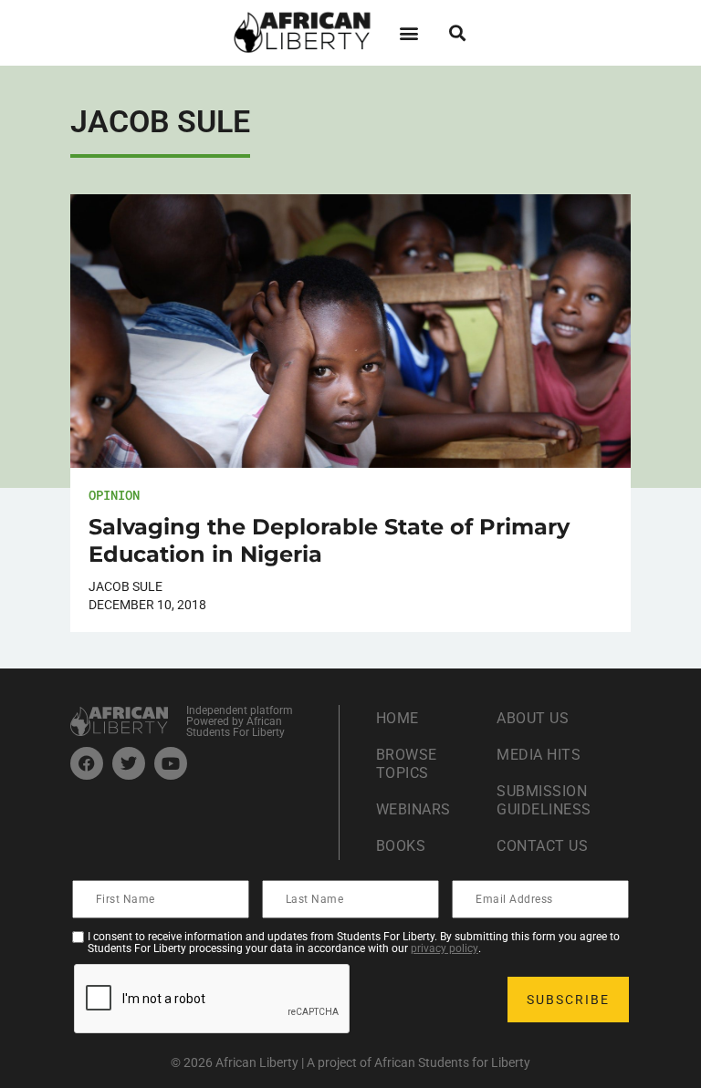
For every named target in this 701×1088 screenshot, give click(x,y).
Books (401, 846)
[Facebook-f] (86, 763)
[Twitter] (128, 763)
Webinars (413, 809)
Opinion (114, 494)
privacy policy (444, 948)
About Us (533, 718)
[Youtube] (170, 763)
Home (397, 718)
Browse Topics (406, 764)
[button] (408, 32)
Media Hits (539, 754)
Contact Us (542, 846)
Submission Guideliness (544, 800)
